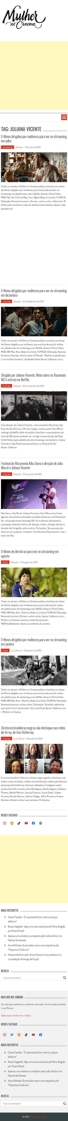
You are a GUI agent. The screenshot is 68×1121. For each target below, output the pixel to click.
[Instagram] (4, 823)
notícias (6, 301)
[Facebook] (33, 823)
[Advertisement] (34, 75)
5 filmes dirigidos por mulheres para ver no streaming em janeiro (34, 642)
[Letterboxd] (12, 823)
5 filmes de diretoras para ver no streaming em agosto (30, 553)
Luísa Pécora (16, 650)
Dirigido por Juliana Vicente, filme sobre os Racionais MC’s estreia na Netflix (33, 377)
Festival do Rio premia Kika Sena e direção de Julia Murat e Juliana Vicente (32, 465)
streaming (7, 147)
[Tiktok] (19, 823)
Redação (19, 147)
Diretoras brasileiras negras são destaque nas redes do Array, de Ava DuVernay (33, 730)
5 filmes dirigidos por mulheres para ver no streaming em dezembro (34, 292)
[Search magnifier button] (64, 977)
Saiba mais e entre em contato (16, 1015)
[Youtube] (26, 823)
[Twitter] (12, 1035)
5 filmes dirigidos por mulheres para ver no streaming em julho (34, 138)
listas (5, 562)
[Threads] (40, 823)
